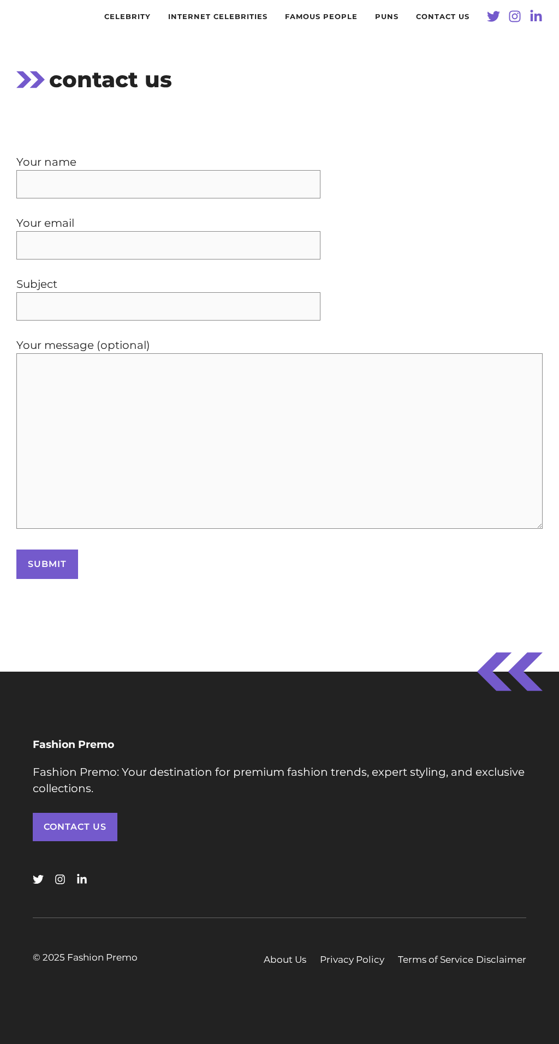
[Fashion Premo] (27, 16)
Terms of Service (435, 959)
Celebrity (127, 16)
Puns (387, 16)
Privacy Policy (352, 959)
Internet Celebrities (217, 16)
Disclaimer (501, 959)
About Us (285, 959)
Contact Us (75, 827)
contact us (442, 16)
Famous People (321, 16)
